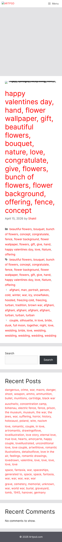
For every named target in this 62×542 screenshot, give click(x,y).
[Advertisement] (31, 40)
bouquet (38, 229)
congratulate (40, 234)
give (39, 244)
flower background (26, 239)
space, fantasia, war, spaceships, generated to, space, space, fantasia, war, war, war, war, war (30, 474)
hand (47, 244)
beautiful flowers (20, 229)
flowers (24, 244)
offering (10, 254)
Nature (46, 249)
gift (33, 244)
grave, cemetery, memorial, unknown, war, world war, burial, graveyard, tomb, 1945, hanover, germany (30, 488)
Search (9, 353)
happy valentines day (19, 249)
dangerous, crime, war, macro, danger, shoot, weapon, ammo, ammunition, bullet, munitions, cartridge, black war (30, 394)
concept (25, 234)
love (37, 249)
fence (8, 239)
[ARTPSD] (8, 3)
